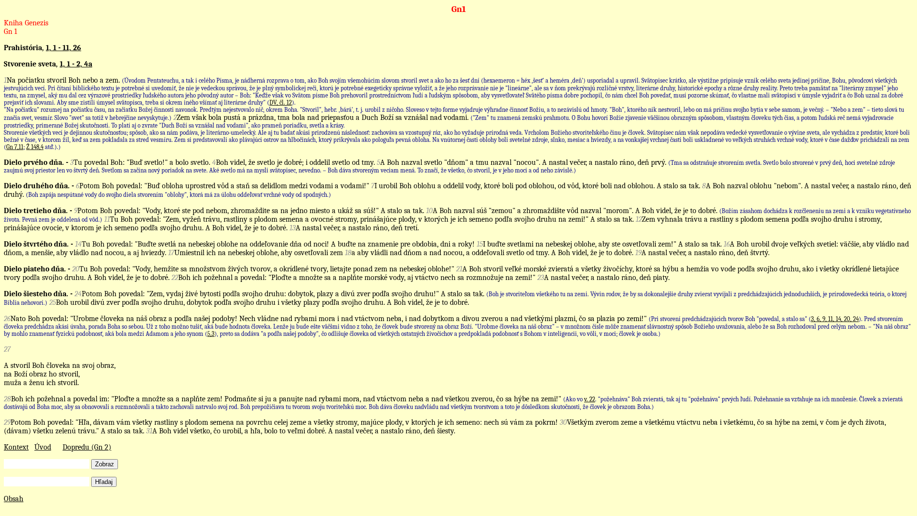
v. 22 (589, 399)
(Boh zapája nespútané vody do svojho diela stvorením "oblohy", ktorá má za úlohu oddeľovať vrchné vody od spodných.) (178, 194)
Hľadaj (104, 481)
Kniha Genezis (26, 23)
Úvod (42, 447)
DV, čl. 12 (280, 102)
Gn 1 (10, 31)
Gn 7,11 (14, 146)
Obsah (13, 498)
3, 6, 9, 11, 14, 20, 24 (835, 318)
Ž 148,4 (34, 146)
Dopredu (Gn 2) (87, 447)
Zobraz (104, 464)
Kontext (16, 447)
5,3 (210, 333)
